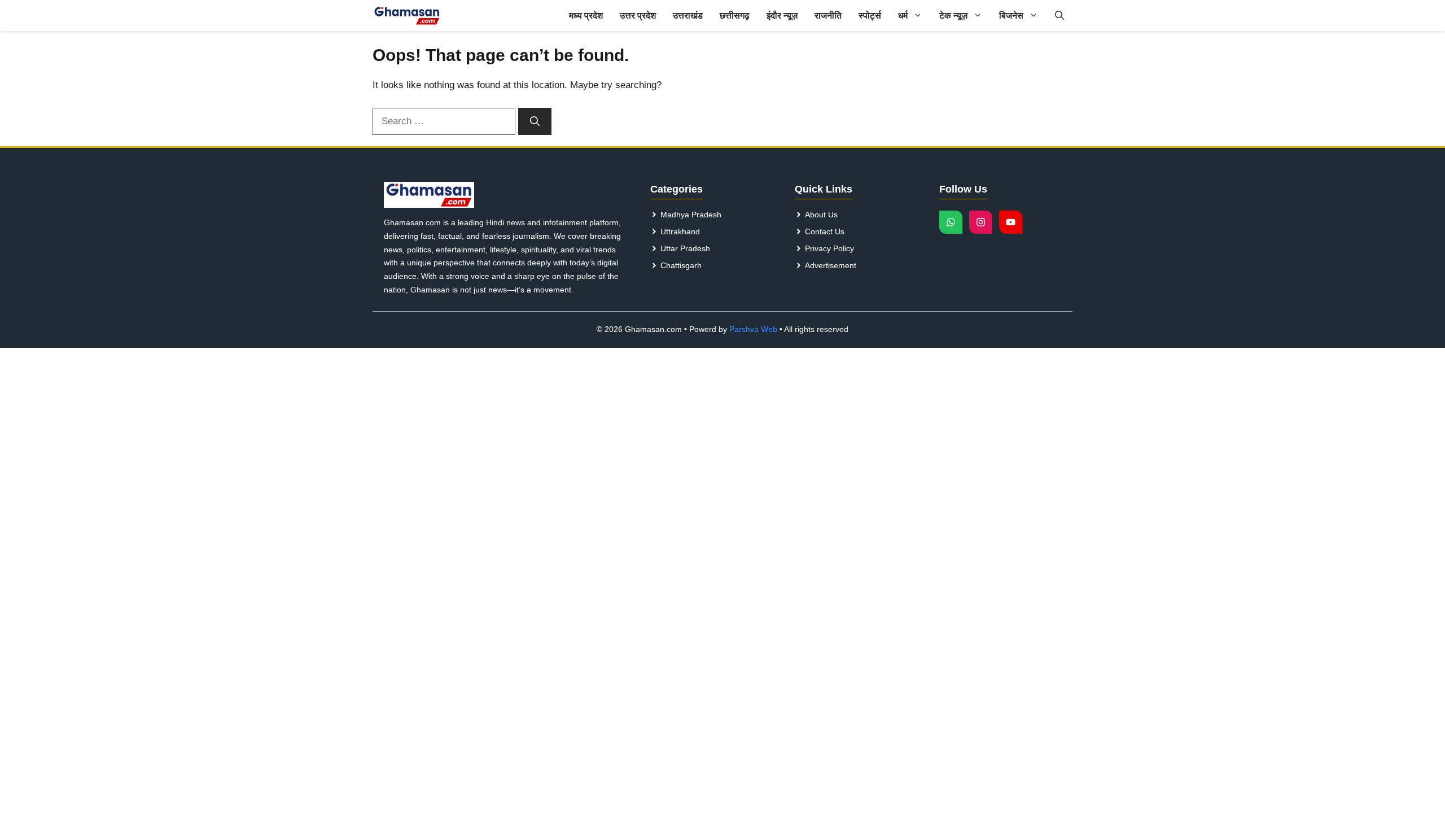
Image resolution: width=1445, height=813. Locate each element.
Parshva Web (753, 329)
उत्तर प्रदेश (638, 15)
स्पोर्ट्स (870, 15)
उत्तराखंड (688, 15)
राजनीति (828, 15)
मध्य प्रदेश (586, 15)
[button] (1059, 15)
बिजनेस (1011, 15)
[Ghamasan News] (407, 15)
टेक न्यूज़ (953, 15)
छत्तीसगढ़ (735, 15)
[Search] (534, 121)
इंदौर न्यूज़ (782, 15)
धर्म (903, 15)
